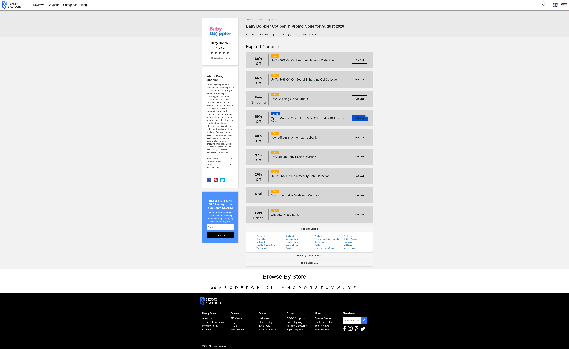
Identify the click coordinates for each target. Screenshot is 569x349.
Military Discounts (297, 325)
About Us (207, 318)
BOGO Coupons (296, 318)
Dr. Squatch (320, 242)
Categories (70, 5)
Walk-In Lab (262, 248)
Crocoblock (261, 239)
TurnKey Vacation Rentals (327, 239)
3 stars (220, 52)
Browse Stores (323, 318)
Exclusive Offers (324, 322)
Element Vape (350, 248)
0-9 (213, 288)
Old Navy (347, 245)
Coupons (53, 5)
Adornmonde (292, 242)
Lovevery (347, 242)
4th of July (264, 325)
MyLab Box (261, 242)
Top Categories (295, 329)
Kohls (317, 245)
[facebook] (209, 180)
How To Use (237, 329)
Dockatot (290, 236)
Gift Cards (236, 318)
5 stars (228, 52)
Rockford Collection (265, 245)
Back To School (267, 329)
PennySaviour (210, 313)
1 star (212, 52)
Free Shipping (294, 322)
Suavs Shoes (292, 245)
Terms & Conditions (213, 322)
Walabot (289, 248)
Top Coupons (322, 329)
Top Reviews (322, 325)
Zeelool (318, 236)
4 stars (224, 52)
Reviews (38, 5)
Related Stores (309, 263)
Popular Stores (309, 229)
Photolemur (348, 236)
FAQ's (233, 325)
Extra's (291, 313)
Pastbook (260, 236)
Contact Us (208, 329)
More (318, 313)
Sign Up (220, 235)
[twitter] (222, 180)
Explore (234, 313)
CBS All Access (350, 239)
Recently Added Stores (309, 255)
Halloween (264, 318)
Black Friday (265, 322)
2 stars (216, 52)
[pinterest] (216, 180)
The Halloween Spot (324, 248)
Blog (84, 5)
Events (262, 313)
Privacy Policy (210, 325)
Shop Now (220, 48)
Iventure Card (292, 239)
